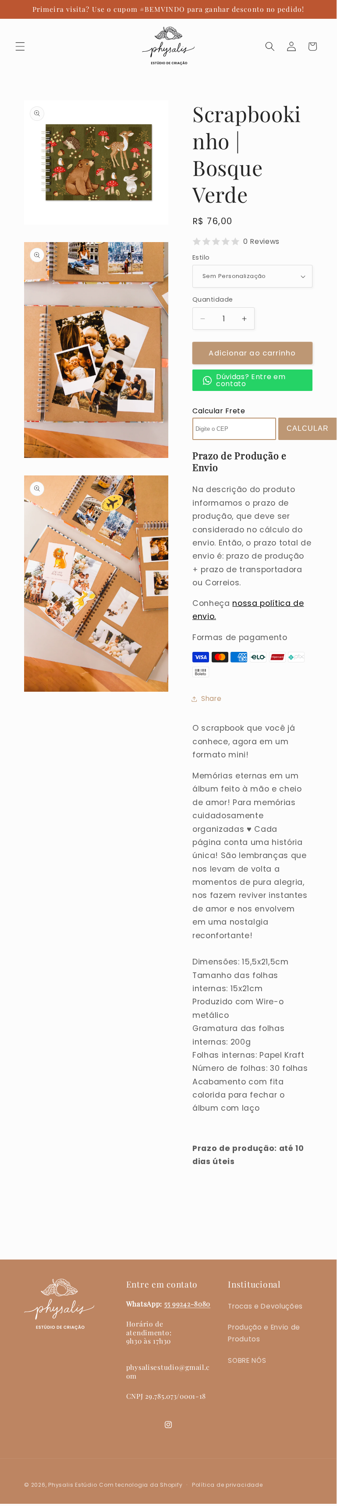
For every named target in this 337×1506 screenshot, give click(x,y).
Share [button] (211, 698)
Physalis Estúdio (72, 1484)
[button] (20, 46)
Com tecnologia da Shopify (140, 1484)
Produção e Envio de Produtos (264, 1333)
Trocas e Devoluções (265, 1306)
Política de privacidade (227, 1484)
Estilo (201, 257)
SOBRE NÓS (247, 1360)
